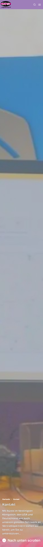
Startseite (6, 499)
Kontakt (16, 499)
